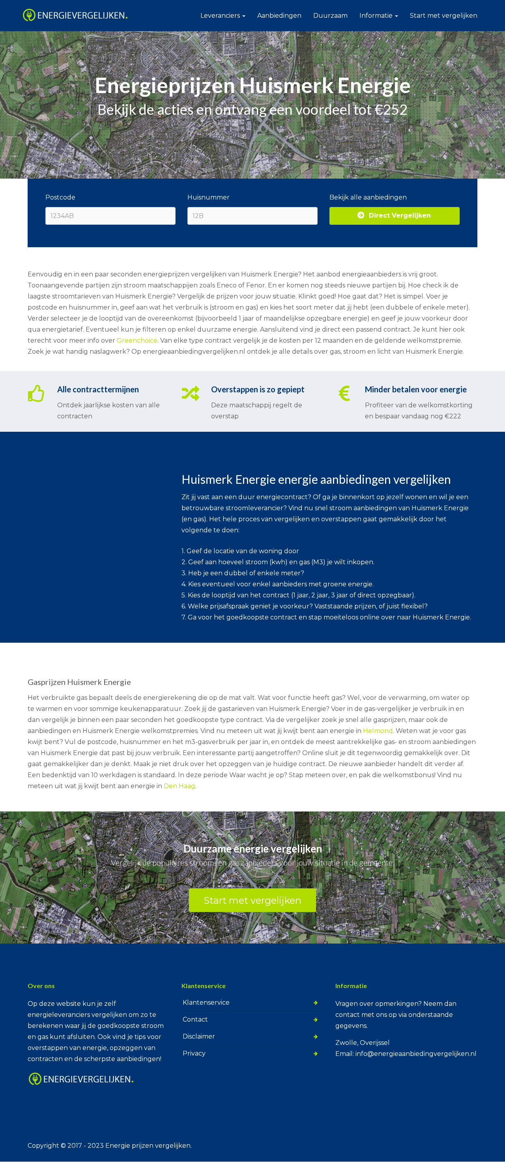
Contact (195, 1019)
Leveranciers (220, 15)
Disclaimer (199, 1036)
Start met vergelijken (443, 15)
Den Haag (179, 786)
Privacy (194, 1053)
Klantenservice (206, 1002)
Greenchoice (137, 340)
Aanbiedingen (279, 15)
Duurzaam (330, 15)
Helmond (378, 731)
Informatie (376, 15)
